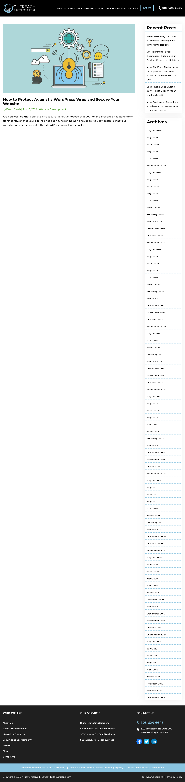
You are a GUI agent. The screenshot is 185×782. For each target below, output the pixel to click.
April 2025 (152, 200)
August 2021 (154, 480)
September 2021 (156, 473)
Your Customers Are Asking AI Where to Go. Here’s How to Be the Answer (162, 106)
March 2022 (153, 431)
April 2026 (153, 158)
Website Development (52, 109)
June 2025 (153, 186)
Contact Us (133, 8)
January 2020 (154, 606)
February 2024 (155, 291)
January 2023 (154, 361)
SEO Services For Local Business (97, 728)
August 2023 (154, 333)
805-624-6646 (172, 8)
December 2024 (156, 228)
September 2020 (156, 550)
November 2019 (156, 620)
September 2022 (156, 389)
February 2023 (155, 354)
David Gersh (13, 109)
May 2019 (152, 662)
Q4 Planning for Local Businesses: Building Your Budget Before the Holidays (163, 55)
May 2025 (152, 193)
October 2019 (154, 627)
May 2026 (152, 151)
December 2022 (156, 368)
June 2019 (152, 655)
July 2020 (152, 564)
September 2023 (156, 326)
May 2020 (152, 578)
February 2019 (155, 683)
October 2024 (155, 235)
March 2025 (153, 207)
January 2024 (154, 298)
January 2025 (154, 221)
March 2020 (153, 592)
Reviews (116, 8)
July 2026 (152, 137)
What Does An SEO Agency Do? (146, 767)
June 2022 (153, 410)
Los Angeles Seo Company (17, 740)
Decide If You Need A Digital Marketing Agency (96, 767)
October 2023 (155, 319)
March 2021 (153, 515)
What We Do (74, 8)
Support (147, 8)
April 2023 (152, 340)
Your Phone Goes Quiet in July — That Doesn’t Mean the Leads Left (161, 91)
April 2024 (153, 277)
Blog (123, 8)
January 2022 (154, 445)
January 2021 (154, 529)
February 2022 (155, 438)
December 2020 (156, 536)
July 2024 (152, 256)
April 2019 (152, 669)
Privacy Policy (174, 776)
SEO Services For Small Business (97, 734)
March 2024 (153, 284)
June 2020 (153, 571)
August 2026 (154, 130)
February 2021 (155, 522)
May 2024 (152, 270)
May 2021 (152, 501)
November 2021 (156, 459)
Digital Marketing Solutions (94, 723)
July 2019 (152, 648)
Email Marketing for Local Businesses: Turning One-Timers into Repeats (161, 40)
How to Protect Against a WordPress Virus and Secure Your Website (61, 101)
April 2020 (153, 585)
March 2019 (153, 676)
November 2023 (156, 312)
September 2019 (156, 634)
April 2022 (153, 424)
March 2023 (153, 347)
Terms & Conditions (152, 776)
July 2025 (152, 179)
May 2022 (152, 417)
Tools (107, 8)
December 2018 (156, 697)
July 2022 (152, 403)
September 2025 (156, 165)
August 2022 (154, 396)
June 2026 (153, 144)
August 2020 (154, 557)
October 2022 (155, 382)
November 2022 (156, 375)
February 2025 (155, 214)
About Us (61, 8)
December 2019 (156, 613)
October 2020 (155, 543)
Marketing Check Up (93, 8)
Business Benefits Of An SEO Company (43, 767)
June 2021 (152, 494)
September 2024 (156, 242)
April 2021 (152, 508)
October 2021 (154, 466)
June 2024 (153, 263)
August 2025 (154, 172)
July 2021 (152, 487)
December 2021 (156, 452)
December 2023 (156, 305)
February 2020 (155, 599)
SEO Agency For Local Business (97, 740)
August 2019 (154, 641)
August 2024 (154, 249)
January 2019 (154, 690)
